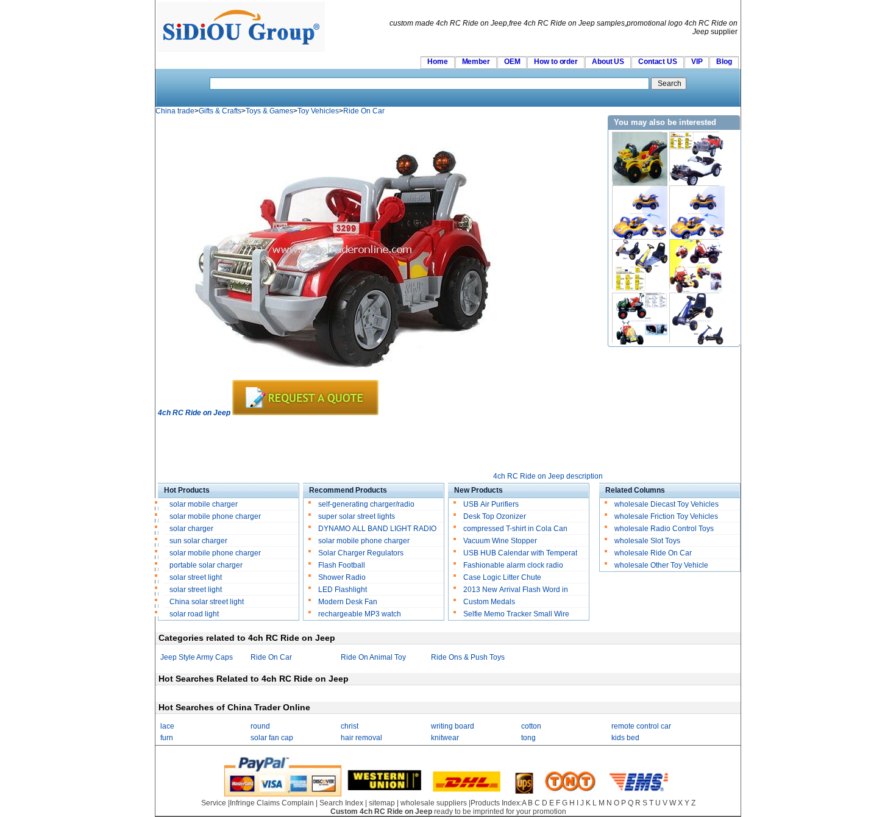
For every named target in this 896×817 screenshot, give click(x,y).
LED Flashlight (342, 589)
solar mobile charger (203, 504)
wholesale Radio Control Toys (664, 528)
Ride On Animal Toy (373, 657)
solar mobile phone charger (215, 516)
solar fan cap (272, 737)
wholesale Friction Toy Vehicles (666, 516)
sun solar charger (198, 541)
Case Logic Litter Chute (502, 577)
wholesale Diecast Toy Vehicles (666, 504)
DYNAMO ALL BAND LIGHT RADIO (377, 528)
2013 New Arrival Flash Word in (515, 589)
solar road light (194, 614)
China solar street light (206, 602)
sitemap (382, 803)
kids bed (625, 737)
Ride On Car (364, 111)
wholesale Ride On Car (653, 553)
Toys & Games (269, 111)
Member (476, 61)
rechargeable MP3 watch (359, 614)
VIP (697, 61)
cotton (531, 726)
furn (166, 737)
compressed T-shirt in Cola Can (515, 528)
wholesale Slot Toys (647, 541)
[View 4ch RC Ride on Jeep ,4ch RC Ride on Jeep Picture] (335, 377)
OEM (512, 61)
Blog (724, 61)
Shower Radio (342, 577)
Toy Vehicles (318, 111)
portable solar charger (206, 565)
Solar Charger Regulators (361, 553)
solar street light (195, 577)
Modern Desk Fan (347, 602)
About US (608, 61)
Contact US (657, 61)
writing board (452, 726)
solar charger (191, 528)
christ (349, 726)
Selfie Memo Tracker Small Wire (516, 614)
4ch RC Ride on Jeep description (548, 476)
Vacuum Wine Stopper (500, 541)
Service (213, 803)
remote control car (641, 726)
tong (528, 737)
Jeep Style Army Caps (196, 657)
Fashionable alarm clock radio (514, 565)
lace (167, 726)
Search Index (341, 803)
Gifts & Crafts (220, 111)
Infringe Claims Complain (272, 803)
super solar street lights (356, 516)
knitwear (445, 737)
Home (437, 61)
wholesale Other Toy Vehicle (661, 565)
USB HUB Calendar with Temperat (520, 553)
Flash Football (341, 565)
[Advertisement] (380, 444)
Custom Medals (489, 602)
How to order (556, 61)
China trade (174, 111)
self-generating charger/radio (366, 504)
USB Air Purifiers (491, 504)
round (260, 726)
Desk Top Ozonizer (494, 516)
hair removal (361, 737)
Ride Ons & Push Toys (468, 657)
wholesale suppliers (433, 803)
